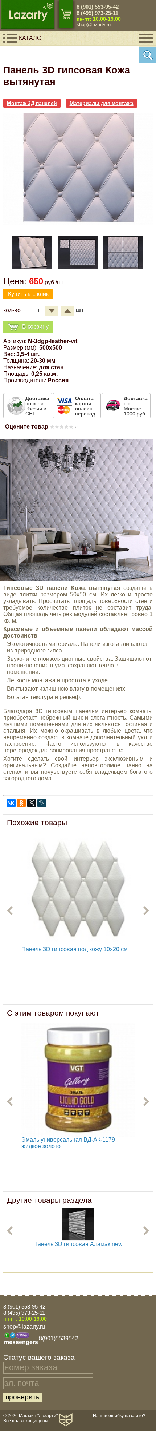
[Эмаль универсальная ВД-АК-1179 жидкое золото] (78, 1080)
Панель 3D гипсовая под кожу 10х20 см (74, 949)
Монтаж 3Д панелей (32, 103)
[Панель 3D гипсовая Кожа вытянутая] (78, 223)
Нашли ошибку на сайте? (119, 1415)
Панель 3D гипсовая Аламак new (78, 1244)
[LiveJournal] (41, 803)
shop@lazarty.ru (94, 24)
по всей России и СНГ (37, 406)
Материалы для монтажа (102, 103)
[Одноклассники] (21, 803)
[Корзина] (66, 14)
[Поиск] (147, 54)
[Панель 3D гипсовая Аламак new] (78, 1239)
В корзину (35, 326)
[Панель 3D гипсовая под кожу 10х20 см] (78, 889)
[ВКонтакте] (11, 803)
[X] (31, 803)
